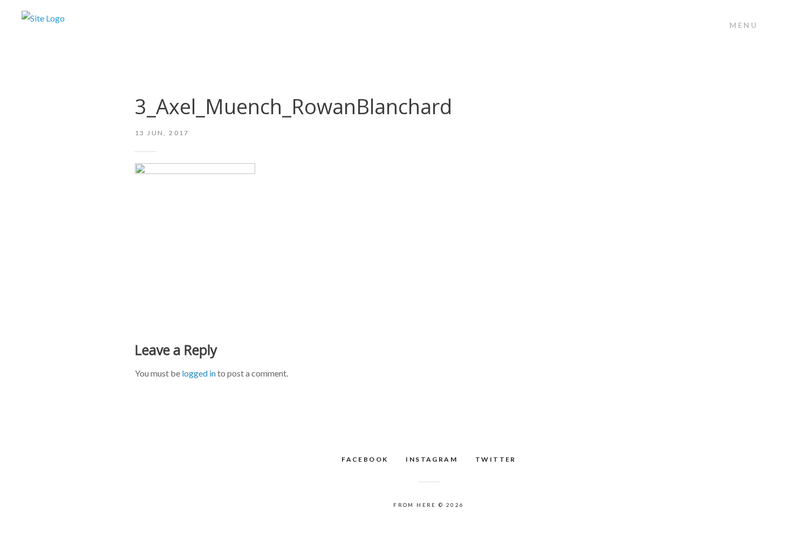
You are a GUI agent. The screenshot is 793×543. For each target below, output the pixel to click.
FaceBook (364, 459)
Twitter (495, 459)
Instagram (431, 459)
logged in (199, 373)
